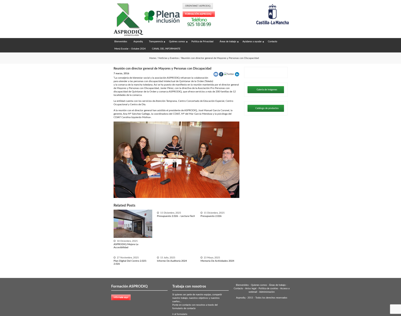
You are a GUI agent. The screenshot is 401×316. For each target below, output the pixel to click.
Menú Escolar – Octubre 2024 (130, 49)
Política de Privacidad (202, 41)
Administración (267, 292)
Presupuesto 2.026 (210, 216)
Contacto (272, 41)
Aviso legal (250, 288)
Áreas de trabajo (228, 41)
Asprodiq (138, 41)
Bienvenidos (120, 41)
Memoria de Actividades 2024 (217, 261)
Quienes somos (259, 285)
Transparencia (156, 41)
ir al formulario (179, 314)
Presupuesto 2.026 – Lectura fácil (176, 216)
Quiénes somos (177, 41)
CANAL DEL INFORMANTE (166, 49)
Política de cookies (268, 288)
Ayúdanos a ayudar (252, 41)
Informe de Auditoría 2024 (172, 261)
